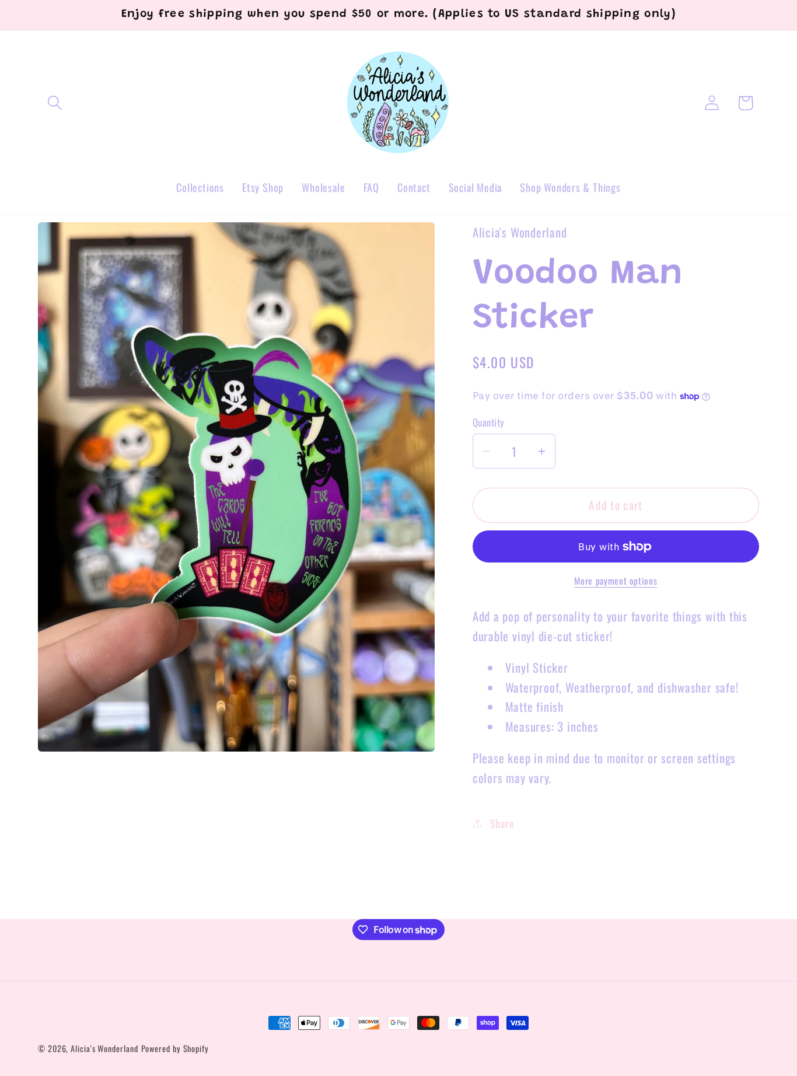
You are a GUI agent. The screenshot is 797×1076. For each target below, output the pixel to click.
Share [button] (502, 823)
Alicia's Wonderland (104, 1048)
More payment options (615, 581)
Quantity (489, 422)
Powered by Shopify (175, 1048)
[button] (54, 103)
